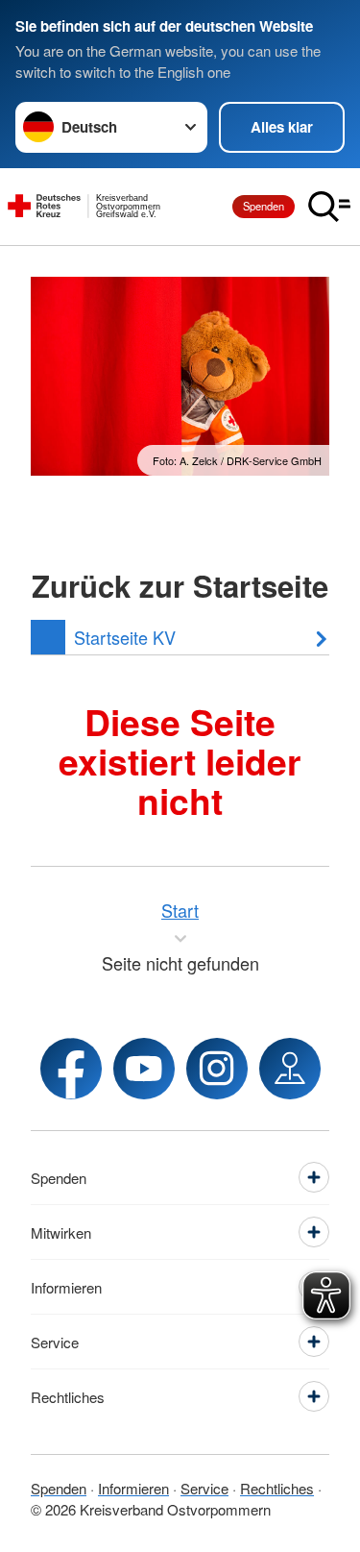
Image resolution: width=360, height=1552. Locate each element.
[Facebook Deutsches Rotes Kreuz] (71, 1068)
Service (204, 1488)
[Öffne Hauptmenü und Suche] (329, 207)
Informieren (133, 1488)
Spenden (263, 205)
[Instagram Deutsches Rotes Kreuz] (217, 1068)
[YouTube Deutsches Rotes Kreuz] (144, 1068)
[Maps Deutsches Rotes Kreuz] (290, 1068)
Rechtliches (277, 1488)
